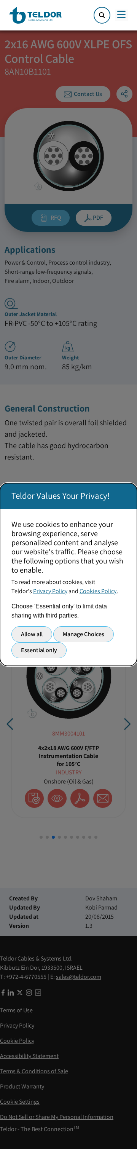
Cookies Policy (98, 591)
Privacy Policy (50, 591)
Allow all (32, 634)
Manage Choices (83, 634)
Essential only (39, 650)
